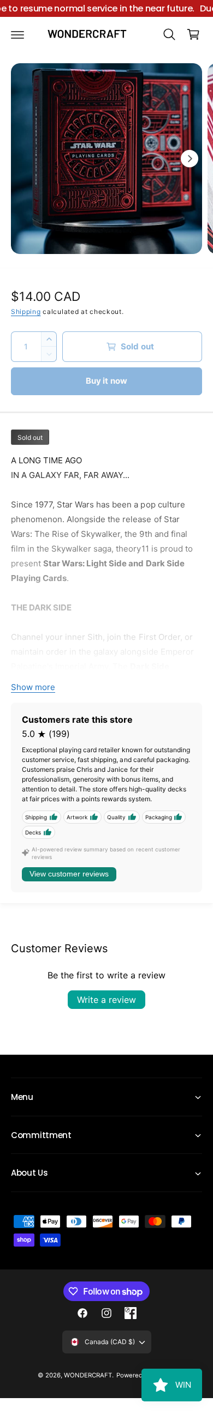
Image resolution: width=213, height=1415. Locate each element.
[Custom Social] (131, 1313)
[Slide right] (189, 158)
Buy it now (107, 381)
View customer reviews (69, 873)
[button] (17, 34)
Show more (33, 687)
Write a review (106, 999)
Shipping (26, 311)
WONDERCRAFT (88, 1375)
